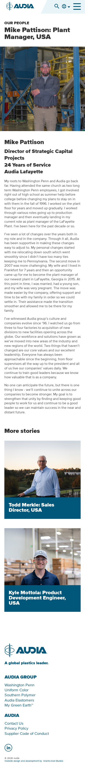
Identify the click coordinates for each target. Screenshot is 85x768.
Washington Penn (19, 685)
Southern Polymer (20, 695)
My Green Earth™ (19, 705)
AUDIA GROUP (21, 677)
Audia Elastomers (19, 700)
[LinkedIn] (8, 748)
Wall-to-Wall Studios (53, 761)
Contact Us (14, 723)
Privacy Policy (16, 728)
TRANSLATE (65, 10)
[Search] (57, 6)
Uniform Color (17, 690)
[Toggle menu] (77, 6)
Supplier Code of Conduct (27, 733)
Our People (16, 23)
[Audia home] (20, 7)
